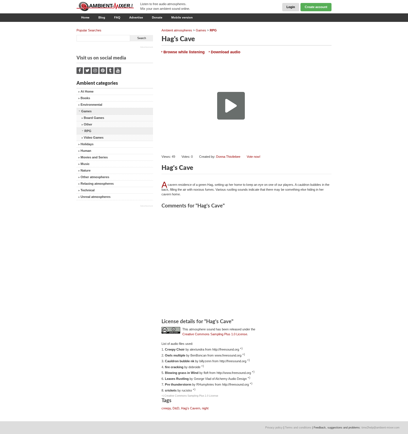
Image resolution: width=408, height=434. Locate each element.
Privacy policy (274, 427)
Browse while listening (184, 52)
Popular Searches (88, 30)
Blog (101, 17)
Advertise (136, 17)
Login (290, 7)
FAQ (117, 17)
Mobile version (182, 17)
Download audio (225, 52)
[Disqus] (247, 264)
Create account (316, 7)
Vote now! (253, 156)
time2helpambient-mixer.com (380, 427)
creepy (166, 408)
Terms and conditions (298, 427)
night (205, 408)
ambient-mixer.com (108, 6)
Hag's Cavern (190, 408)
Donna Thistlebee (228, 156)
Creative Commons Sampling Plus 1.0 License (214, 334)
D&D (176, 408)
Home (85, 17)
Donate (157, 17)
